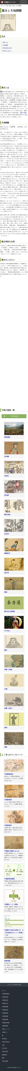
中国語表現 (5, 1019)
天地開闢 (5, 45)
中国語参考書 (5, 1022)
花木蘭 (6, 456)
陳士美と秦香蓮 (9, 611)
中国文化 (4, 1038)
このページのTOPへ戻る (14, 984)
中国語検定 (8, 825)
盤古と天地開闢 (17, 5)
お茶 (3, 1045)
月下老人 (7, 631)
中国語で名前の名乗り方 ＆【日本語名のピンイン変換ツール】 (14, 932)
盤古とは (5, 42)
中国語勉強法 (8, 774)
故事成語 (7, 961)
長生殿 (6, 495)
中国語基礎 (5, 1006)
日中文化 (4, 1048)
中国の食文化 (5, 1042)
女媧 (5, 689)
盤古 (5, 650)
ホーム (2, 5)
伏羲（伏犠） (8, 669)
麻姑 (5, 592)
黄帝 (5, 727)
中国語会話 (5, 1009)
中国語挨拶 (5, 1016)
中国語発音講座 (9, 879)
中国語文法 (5, 1003)
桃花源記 (7, 437)
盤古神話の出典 (7, 48)
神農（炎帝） (8, 708)
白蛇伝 (6, 476)
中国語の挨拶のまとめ (11, 851)
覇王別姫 (7, 514)
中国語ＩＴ (5, 1032)
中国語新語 (5, 1026)
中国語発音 (5, 997)
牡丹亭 (6, 534)
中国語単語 (8, 799)
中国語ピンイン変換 (11, 904)
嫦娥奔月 (7, 553)
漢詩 (3, 1058)
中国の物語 (8, 5)
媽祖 (5, 747)
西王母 (6, 572)
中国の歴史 (5, 1051)
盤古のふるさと (7, 50)
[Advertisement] (14, 69)
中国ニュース (5, 1029)
